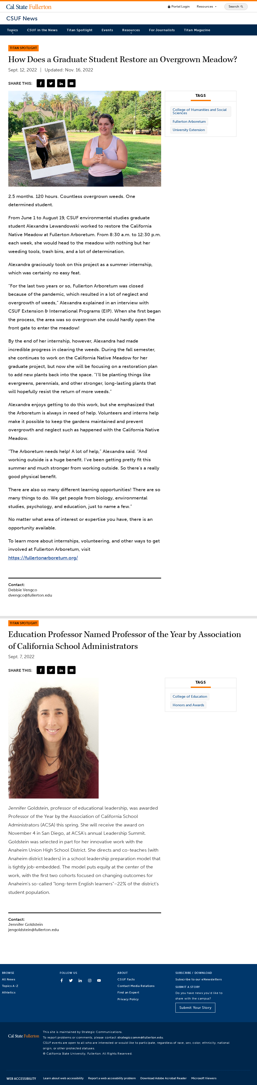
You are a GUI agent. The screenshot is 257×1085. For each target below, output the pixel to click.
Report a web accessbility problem (112, 1078)
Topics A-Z (10, 986)
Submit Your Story (195, 1008)
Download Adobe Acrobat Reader (163, 1078)
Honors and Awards (188, 705)
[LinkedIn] (61, 83)
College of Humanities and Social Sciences (200, 111)
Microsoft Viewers (203, 1078)
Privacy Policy (128, 999)
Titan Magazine (197, 30)
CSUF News (21, 18)
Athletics (9, 992)
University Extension (189, 130)
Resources (207, 6)
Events (107, 30)
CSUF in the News (42, 30)
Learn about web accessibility (63, 1078)
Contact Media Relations (135, 986)
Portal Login (178, 6)
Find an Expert (128, 992)
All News (8, 979)
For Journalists (162, 30)
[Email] (72, 83)
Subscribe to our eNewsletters (198, 979)
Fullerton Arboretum (189, 121)
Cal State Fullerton (28, 6)
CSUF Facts (126, 979)
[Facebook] (41, 83)
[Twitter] (51, 83)
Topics (12, 30)
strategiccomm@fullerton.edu (140, 1037)
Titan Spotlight (80, 30)
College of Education (190, 696)
